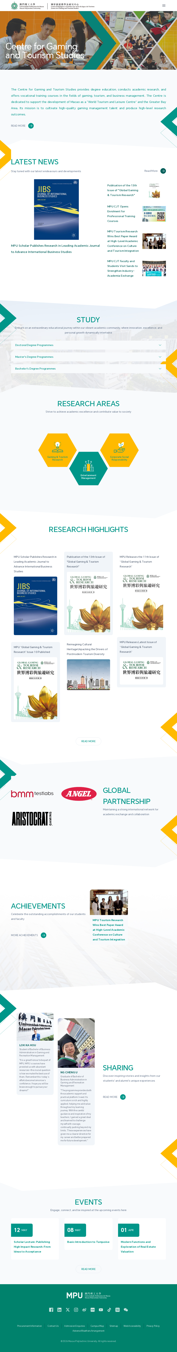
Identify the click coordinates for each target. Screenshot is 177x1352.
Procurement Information (29, 1326)
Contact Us (53, 1326)
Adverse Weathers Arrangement (88, 1331)
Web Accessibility (132, 1326)
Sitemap (114, 1326)
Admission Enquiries (74, 1326)
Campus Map (97, 1326)
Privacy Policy (153, 1326)
